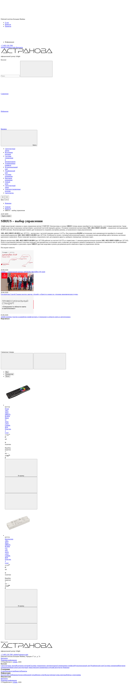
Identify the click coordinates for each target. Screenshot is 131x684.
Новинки (8, 203)
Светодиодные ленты (8, 665)
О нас (7, 22)
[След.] (50, 361)
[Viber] (78, 334)
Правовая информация (9, 660)
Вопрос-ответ (40, 675)
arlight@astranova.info (20, 654)
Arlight (15, 662)
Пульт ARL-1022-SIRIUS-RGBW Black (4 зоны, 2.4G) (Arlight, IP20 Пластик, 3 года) (8, 421)
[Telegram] (16, 350)
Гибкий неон (7, 183)
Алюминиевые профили (10, 164)
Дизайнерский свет (97, 665)
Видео (9, 675)
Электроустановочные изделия (43, 667)
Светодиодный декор (24, 667)
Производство (10, 671)
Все (7, 372)
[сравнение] (21, 485)
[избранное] (21, 501)
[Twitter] (47, 334)
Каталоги (4, 675)
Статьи (33, 675)
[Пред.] (17, 361)
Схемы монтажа (60, 675)
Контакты (19, 47)
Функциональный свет (82, 665)
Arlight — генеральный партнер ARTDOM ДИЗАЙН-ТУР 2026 (23, 272)
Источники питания (9, 153)
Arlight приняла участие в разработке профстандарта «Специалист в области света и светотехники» (36, 317)
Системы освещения (8, 175)
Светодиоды (9, 193)
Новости (8, 24)
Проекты (8, 26)
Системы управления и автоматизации (43, 665)
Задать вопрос (6, 216)
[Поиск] (36, 69)
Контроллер (9, 374)
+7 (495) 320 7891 (7, 654)
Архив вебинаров (24, 675)
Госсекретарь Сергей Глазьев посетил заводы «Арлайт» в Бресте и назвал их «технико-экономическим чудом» (39, 294)
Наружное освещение (8, 179)
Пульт (7, 376)
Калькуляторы (50, 675)
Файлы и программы (73, 675)
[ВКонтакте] (16, 334)
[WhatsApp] (109, 334)
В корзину (21, 475)
